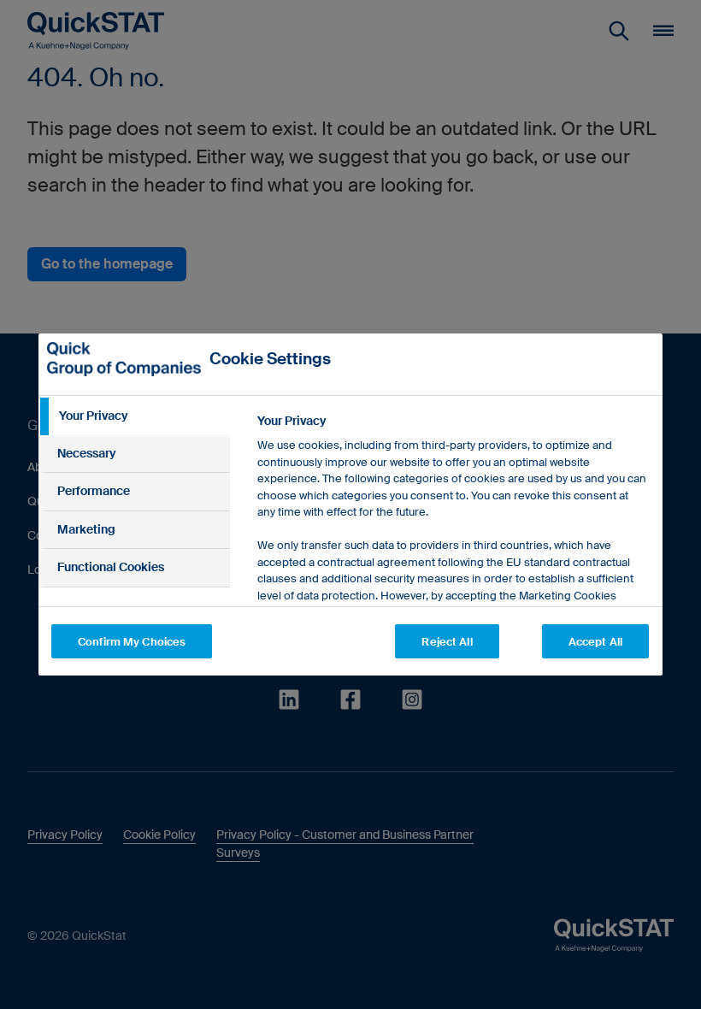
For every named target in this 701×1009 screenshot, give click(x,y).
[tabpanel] (453, 579)
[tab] (134, 416)
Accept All (595, 641)
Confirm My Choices (132, 641)
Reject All (446, 641)
